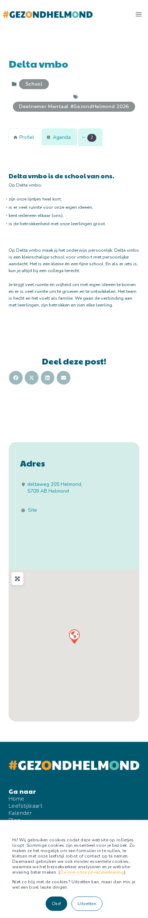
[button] (90, 137)
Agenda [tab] (62, 137)
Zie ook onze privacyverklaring (92, 872)
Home (16, 798)
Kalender (20, 813)
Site (32, 510)
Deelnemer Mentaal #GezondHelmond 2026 (74, 106)
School (34, 84)
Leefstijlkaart (25, 806)
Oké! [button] (56, 904)
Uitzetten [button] (87, 904)
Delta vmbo (38, 64)
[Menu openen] (138, 14)
